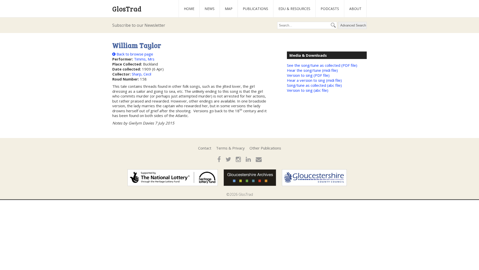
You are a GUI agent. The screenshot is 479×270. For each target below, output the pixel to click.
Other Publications (265, 148)
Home (189, 8)
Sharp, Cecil (141, 74)
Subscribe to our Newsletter (138, 25)
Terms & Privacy (230, 148)
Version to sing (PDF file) (308, 75)
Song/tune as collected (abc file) (314, 85)
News (210, 8)
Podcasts (330, 8)
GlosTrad (126, 9)
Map (229, 8)
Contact (204, 148)
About (355, 8)
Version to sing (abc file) (307, 90)
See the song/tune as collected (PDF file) (322, 65)
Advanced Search (353, 25)
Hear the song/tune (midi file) (312, 70)
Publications (255, 8)
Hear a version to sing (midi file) (314, 80)
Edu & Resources (294, 8)
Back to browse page (134, 54)
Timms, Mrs (144, 59)
